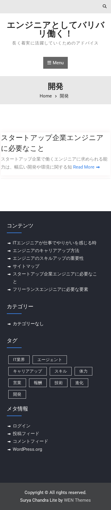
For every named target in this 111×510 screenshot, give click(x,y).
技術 (58, 382)
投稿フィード (26, 433)
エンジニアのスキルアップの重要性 (48, 258)
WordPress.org (27, 449)
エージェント (49, 359)
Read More (83, 167)
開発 (17, 394)
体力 (83, 371)
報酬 (38, 382)
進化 (79, 382)
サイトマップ (26, 266)
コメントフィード (30, 441)
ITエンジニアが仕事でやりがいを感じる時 (54, 243)
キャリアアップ (27, 371)
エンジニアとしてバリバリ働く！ (55, 29)
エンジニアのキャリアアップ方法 (46, 250)
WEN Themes (77, 500)
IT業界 (19, 359)
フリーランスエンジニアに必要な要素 (50, 289)
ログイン (21, 426)
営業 (17, 382)
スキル (60, 371)
